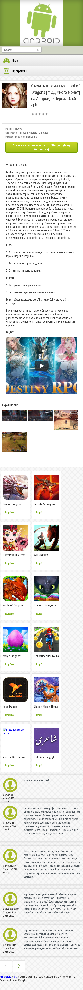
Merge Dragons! (12, 656)
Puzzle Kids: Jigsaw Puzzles (14, 759)
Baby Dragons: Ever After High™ (14, 556)
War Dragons (41, 555)
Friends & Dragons (44, 504)
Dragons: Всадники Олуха (45, 607)
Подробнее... (9, 512)
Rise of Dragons (12, 504)
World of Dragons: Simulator (13, 607)
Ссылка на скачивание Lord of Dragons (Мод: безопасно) (41, 147)
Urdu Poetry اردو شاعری (44, 759)
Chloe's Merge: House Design (46, 708)
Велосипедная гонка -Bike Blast (46, 657)
